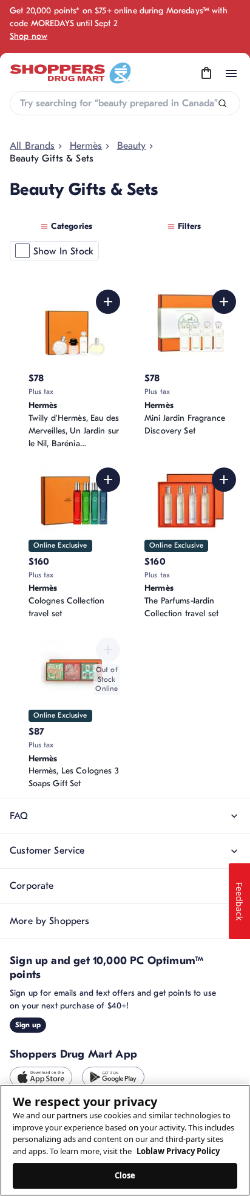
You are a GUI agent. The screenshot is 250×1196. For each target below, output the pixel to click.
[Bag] (206, 73)
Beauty (131, 145)
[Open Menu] (231, 73)
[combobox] (125, 103)
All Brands (32, 145)
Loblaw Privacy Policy (178, 1151)
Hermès (86, 145)
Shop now (28, 36)
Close (125, 1175)
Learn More (203, 865)
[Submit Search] (222, 103)
